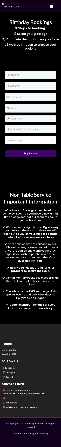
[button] (51, 7)
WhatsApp (11, 402)
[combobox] (9, 97)
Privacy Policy (41, 433)
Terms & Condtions (23, 433)
